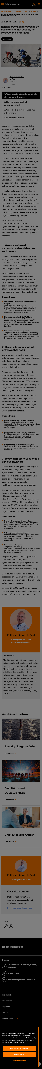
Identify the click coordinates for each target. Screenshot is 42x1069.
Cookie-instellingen (19, 1060)
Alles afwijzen (19, 1054)
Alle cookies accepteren (19, 1048)
